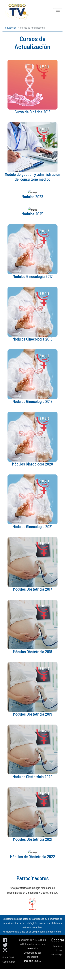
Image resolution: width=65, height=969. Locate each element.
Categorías (10, 27)
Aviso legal (56, 954)
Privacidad (8, 957)
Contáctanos (9, 961)
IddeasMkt (32, 956)
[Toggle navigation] (57, 11)
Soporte (57, 939)
